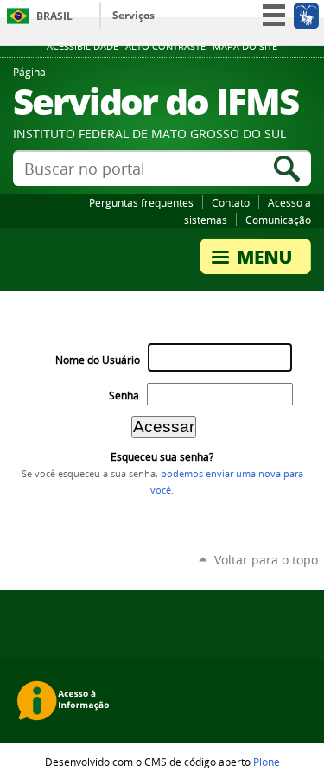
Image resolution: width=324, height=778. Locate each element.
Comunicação (278, 219)
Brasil (54, 16)
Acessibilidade (82, 47)
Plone (266, 761)
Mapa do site (245, 47)
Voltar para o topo (266, 560)
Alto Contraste (165, 47)
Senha (124, 395)
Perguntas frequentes (141, 202)
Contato (231, 202)
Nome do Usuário (97, 360)
